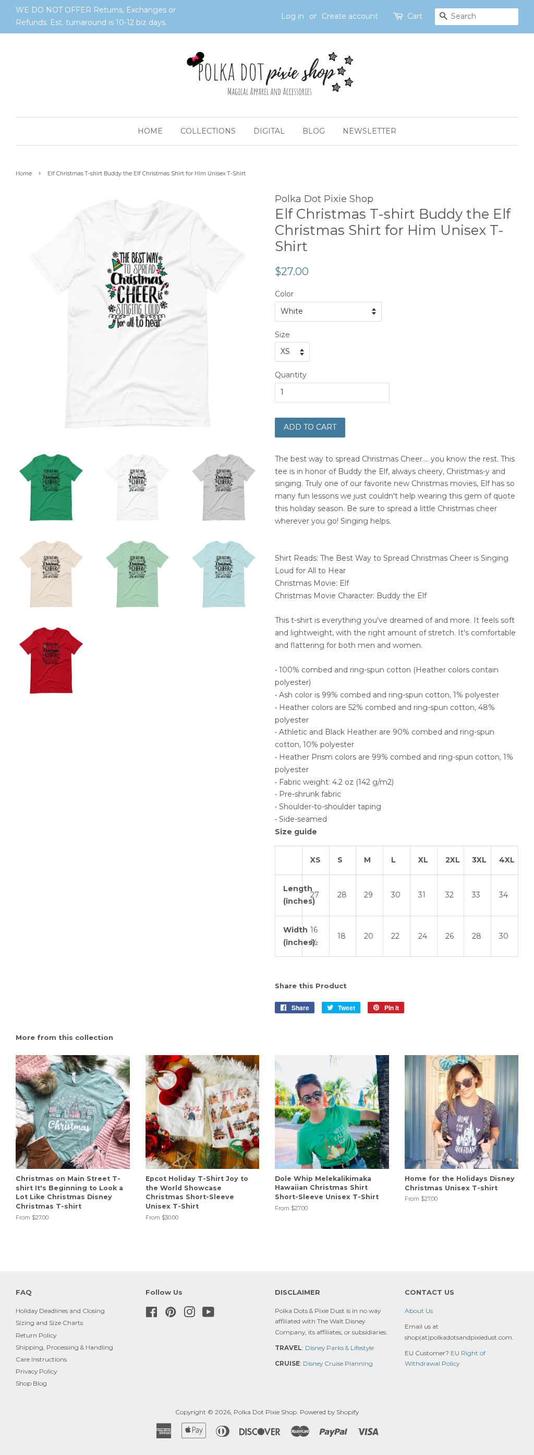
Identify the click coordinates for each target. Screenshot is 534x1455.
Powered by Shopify (329, 1412)
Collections (208, 131)
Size (282, 334)
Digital (269, 131)
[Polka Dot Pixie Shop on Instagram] (189, 1314)
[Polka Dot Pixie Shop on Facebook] (151, 1314)
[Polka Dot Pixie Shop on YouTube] (208, 1314)
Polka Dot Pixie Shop (265, 1412)
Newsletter (369, 131)
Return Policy (36, 1335)
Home (150, 131)
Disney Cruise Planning (338, 1363)
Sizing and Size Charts (49, 1323)
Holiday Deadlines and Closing (60, 1311)
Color (284, 294)
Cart (414, 16)
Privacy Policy (36, 1371)
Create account (350, 16)
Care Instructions (41, 1359)
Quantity (291, 375)
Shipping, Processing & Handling (64, 1347)
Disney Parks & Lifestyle (339, 1348)
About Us (419, 1311)
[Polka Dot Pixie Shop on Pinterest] (170, 1314)
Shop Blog (31, 1383)
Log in (292, 16)
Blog (313, 131)
